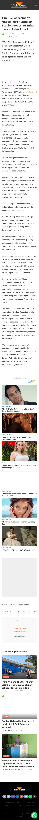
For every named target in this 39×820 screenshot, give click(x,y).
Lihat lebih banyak (19, 631)
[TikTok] (35, 796)
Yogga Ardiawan (9, 691)
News (6, 677)
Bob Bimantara (9, 730)
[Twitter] (12, 37)
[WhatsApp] (14, 37)
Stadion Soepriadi (29, 92)
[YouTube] (22, 796)
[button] (34, 815)
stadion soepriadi (24, 604)
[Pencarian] (36, 5)
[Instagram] (13, 796)
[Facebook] (9, 37)
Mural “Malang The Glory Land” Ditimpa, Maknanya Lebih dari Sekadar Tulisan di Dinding (17, 685)
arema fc (13, 604)
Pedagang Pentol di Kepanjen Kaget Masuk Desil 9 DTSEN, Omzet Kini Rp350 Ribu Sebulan (18, 763)
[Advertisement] (19, 577)
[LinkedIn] (17, 796)
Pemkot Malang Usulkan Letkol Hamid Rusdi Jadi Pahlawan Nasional (18, 724)
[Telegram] (17, 37)
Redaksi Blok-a (21, 34)
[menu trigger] (4, 5)
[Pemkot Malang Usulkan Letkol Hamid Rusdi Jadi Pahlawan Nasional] (19, 707)
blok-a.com (12, 82)
